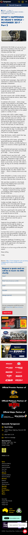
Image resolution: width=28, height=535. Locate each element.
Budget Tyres (5, 502)
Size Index (4, 499)
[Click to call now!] (19, 2)
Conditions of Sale (19, 531)
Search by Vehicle (6, 463)
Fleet (3, 492)
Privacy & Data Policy (10, 531)
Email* (4, 285)
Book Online (5, 490)
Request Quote (7, 312)
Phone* (10, 281)
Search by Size (5, 465)
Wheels (4, 473)
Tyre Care (4, 469)
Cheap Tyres (5, 504)
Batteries (4, 480)
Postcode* (4, 290)
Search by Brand (6, 467)
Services (4, 478)
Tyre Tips (4, 471)
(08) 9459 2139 (9, 434)
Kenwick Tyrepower (15, 5)
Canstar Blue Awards (7, 501)
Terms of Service (19, 307)
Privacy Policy (9, 307)
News (3, 494)
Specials (4, 486)
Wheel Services (5, 484)
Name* (4, 276)
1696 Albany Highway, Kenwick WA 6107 (15, 431)
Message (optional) (7, 295)
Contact (4, 488)
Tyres (3, 461)
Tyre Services (5, 482)
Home (4, 10)
